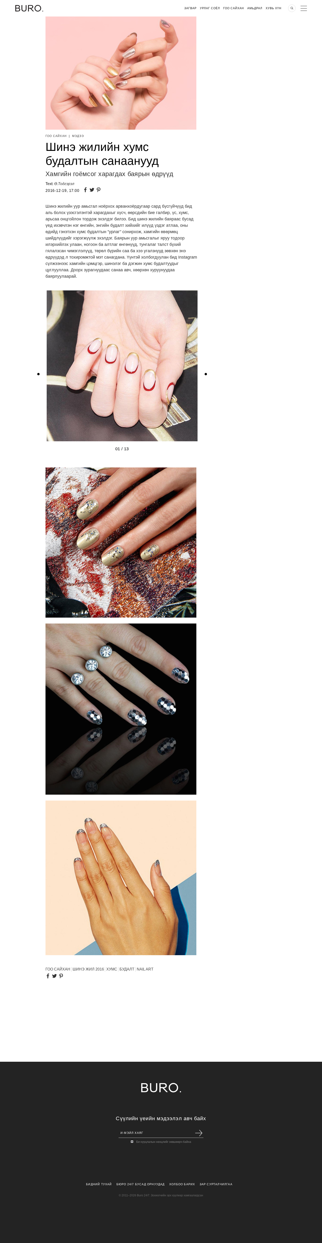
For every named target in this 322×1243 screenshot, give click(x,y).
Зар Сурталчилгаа (216, 1184)
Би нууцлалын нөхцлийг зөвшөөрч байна (163, 1142)
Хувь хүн (273, 8)
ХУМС (111, 969)
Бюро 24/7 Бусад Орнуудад (140, 1184)
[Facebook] (86, 190)
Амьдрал (254, 8)
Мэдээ (78, 136)
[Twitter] (93, 190)
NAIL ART (145, 969)
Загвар (190, 8)
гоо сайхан (57, 969)
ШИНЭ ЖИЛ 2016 (88, 969)
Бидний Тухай (99, 1184)
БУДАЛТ (127, 969)
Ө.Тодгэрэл (64, 184)
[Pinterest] (99, 190)
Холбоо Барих (182, 1184)
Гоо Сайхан (233, 8)
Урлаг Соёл (210, 8)
